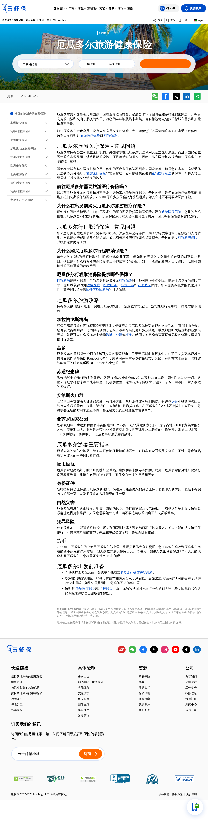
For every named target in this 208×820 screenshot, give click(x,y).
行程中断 (127, 285)
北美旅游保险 (18, 174)
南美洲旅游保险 (20, 191)
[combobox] (45, 63)
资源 (143, 668)
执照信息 (191, 693)
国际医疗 (59, 8)
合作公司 (191, 710)
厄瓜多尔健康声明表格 (136, 572)
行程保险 (111, 135)
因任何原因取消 (97, 289)
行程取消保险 (188, 237)
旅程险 (91, 8)
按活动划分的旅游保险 (25, 688)
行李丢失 (144, 285)
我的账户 (144, 705)
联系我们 (163, 794)
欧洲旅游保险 (18, 165)
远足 (174, 401)
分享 (111, 8)
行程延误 (110, 285)
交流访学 (83, 693)
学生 (81, 8)
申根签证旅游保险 (21, 199)
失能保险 (83, 688)
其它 (102, 8)
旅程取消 (17, 699)
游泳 (109, 334)
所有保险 (144, 677)
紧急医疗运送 (161, 173)
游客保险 (17, 710)
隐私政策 (177, 794)
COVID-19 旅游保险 (90, 682)
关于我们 (191, 677)
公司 (189, 668)
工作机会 (191, 688)
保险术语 (144, 693)
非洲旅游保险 (18, 122)
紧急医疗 (93, 285)
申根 (71, 8)
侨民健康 (83, 699)
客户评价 (144, 710)
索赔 (130, 8)
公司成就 (191, 682)
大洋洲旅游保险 (20, 182)
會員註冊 (191, 699)
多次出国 (83, 677)
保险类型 (17, 705)
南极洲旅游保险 (20, 131)
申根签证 (17, 682)
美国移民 (83, 710)
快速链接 (19, 668)
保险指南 (144, 699)
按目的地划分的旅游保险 (26, 693)
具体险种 (86, 668)
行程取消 (63, 280)
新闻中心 (191, 705)
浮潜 (129, 334)
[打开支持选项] (195, 807)
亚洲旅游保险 (18, 140)
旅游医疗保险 (90, 135)
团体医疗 (83, 705)
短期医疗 (83, 716)
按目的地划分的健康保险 (26, 677)
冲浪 (119, 334)
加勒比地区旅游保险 (23, 148)
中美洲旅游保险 (20, 157)
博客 (141, 682)
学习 (121, 8)
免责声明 (191, 794)
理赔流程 (144, 688)
